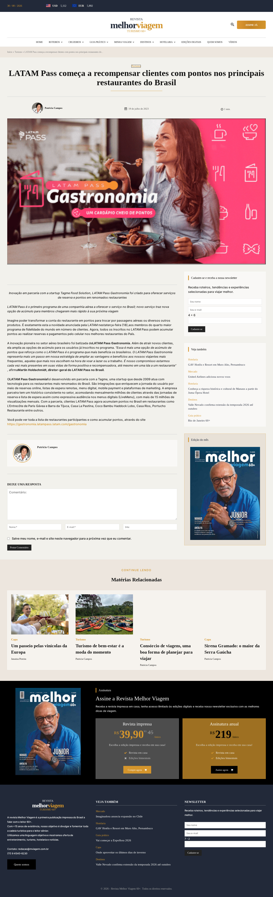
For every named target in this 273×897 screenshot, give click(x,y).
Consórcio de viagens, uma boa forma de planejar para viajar (166, 652)
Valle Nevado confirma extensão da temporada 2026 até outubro (133, 864)
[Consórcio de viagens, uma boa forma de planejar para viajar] (168, 614)
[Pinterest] (57, 275)
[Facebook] (40, 275)
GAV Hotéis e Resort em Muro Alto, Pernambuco (216, 364)
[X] (49, 275)
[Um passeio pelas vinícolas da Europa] (40, 614)
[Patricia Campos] (38, 108)
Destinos (192, 399)
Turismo (18, 52)
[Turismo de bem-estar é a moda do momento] (104, 614)
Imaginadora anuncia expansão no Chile (119, 816)
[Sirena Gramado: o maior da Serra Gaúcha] (233, 614)
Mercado (192, 371)
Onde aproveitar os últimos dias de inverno (121, 852)
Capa (14, 639)
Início (9, 52)
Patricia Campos (53, 108)
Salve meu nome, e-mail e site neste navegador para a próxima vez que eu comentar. (71, 538)
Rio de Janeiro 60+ (199, 420)
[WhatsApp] (66, 275)
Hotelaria (193, 359)
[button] (232, 24)
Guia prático (194, 415)
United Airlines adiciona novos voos (209, 376)
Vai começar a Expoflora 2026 (113, 840)
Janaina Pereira (18, 658)
